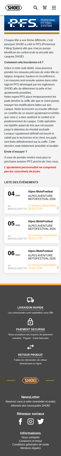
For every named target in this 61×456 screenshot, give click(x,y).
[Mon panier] (45, 8)
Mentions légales (30, 448)
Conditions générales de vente (30, 444)
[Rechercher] (36, 8)
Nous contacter (31, 437)
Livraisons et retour (30, 440)
